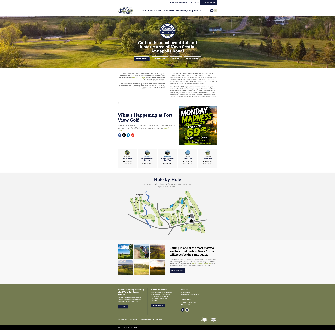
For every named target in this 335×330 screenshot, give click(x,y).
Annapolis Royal (139, 78)
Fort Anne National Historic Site (201, 264)
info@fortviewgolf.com (188, 302)
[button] (119, 135)
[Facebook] (211, 10)
